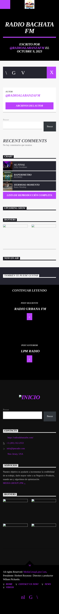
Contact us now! (29, 584)
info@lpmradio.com (16, 448)
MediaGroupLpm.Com (34, 572)
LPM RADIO (30, 351)
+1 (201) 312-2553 (15, 443)
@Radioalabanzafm (27, 48)
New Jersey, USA (15, 454)
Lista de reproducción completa (29, 195)
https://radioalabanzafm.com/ (20, 437)
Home (9, 584)
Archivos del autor (29, 105)
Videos (10, 587)
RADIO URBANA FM (30, 309)
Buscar (6, 120)
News (48, 584)
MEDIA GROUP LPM (13, 483)
